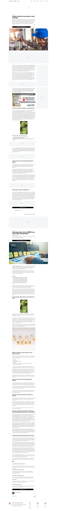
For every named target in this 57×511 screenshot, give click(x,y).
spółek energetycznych (27, 116)
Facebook (45, 506)
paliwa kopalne (30, 79)
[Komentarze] (32, 27)
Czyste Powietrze (33, 65)
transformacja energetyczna (21, 111)
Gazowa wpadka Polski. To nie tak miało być (18, 137)
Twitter (45, 505)
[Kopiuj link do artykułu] (34, 27)
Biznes (37, 505)
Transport (37, 506)
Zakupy (37, 507)
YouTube (45, 507)
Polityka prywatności (30, 507)
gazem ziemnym (17, 165)
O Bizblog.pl (30, 504)
